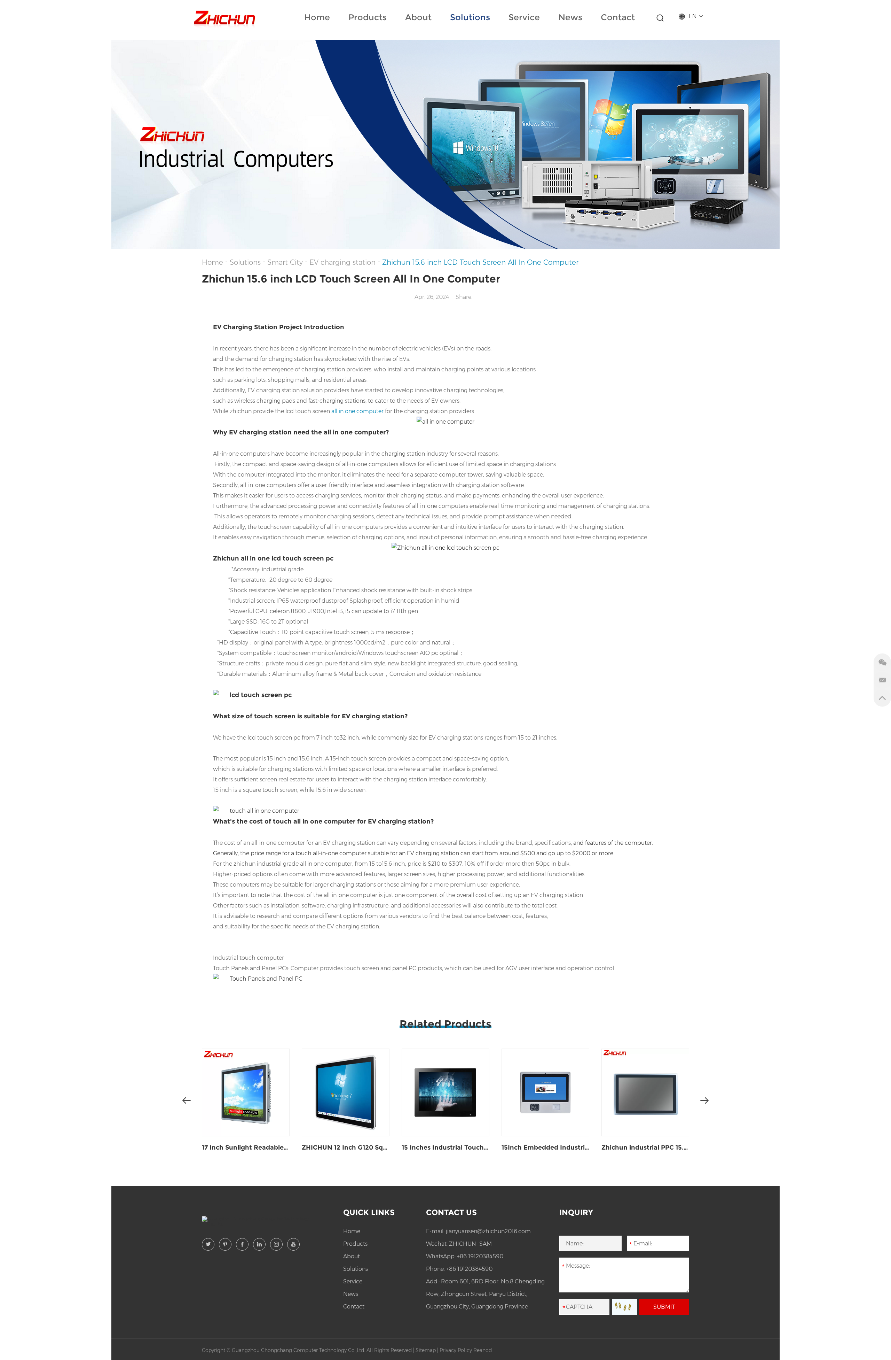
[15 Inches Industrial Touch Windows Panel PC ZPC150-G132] (445, 1092)
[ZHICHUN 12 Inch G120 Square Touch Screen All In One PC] (345, 1092)
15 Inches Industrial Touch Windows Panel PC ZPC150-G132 (445, 1147)
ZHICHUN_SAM (470, 1244)
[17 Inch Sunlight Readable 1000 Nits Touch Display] (246, 1092)
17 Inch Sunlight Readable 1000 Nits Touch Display (246, 1147)
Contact (618, 17)
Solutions (470, 17)
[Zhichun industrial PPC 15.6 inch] (645, 1092)
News (570, 17)
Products (367, 17)
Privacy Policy (456, 1350)
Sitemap (426, 1350)
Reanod (482, 1350)
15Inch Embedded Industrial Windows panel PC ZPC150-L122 (545, 1147)
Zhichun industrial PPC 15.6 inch (645, 1147)
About (418, 17)
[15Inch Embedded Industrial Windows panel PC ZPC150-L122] (545, 1092)
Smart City (285, 262)
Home (317, 17)
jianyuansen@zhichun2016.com (488, 1231)
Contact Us (451, 1212)
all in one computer (357, 411)
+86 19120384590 (480, 1256)
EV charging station (342, 262)
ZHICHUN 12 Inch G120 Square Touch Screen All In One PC (345, 1147)
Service (524, 17)
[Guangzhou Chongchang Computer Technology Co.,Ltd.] (224, 17)
